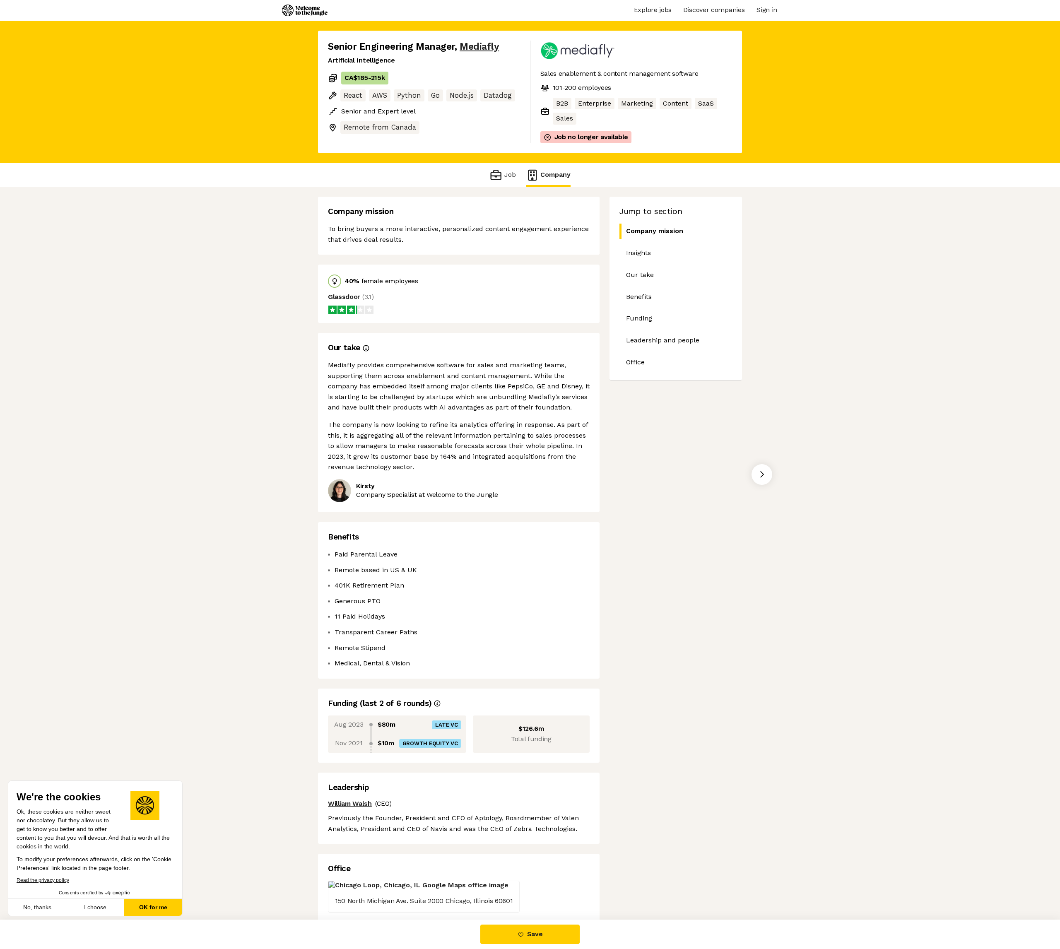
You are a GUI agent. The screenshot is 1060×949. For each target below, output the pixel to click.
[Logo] (305, 10)
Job (510, 174)
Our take (640, 275)
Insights (638, 253)
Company (555, 174)
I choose (95, 907)
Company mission (654, 231)
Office (635, 362)
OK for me (153, 907)
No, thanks (37, 907)
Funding (639, 318)
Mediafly (479, 46)
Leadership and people (662, 340)
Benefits (639, 297)
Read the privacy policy (43, 880)
